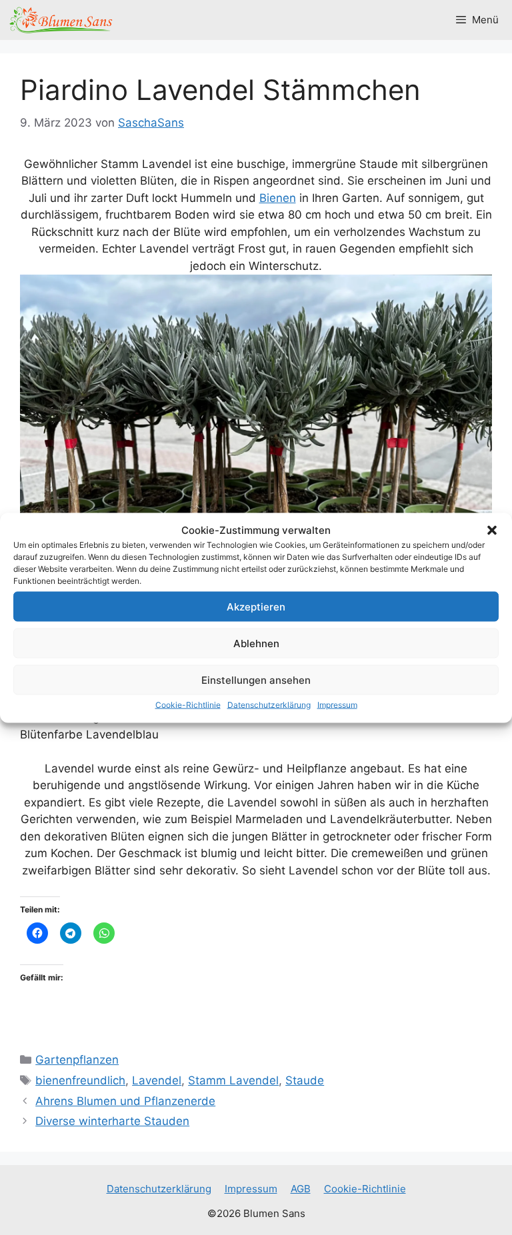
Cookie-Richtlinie (188, 705)
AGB (301, 1188)
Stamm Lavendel (233, 1080)
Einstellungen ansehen (256, 679)
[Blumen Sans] (61, 20)
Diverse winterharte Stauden (112, 1121)
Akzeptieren (256, 606)
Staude (304, 1080)
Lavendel (156, 1080)
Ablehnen (256, 642)
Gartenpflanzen (77, 1059)
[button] (492, 530)
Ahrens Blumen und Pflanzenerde (125, 1101)
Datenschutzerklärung (269, 705)
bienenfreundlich (80, 1080)
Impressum (337, 705)
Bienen (277, 198)
